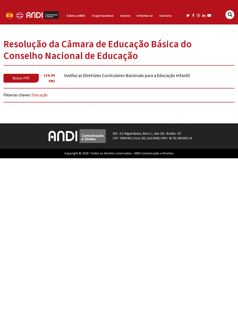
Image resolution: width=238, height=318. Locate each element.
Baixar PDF (21, 78)
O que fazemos (103, 16)
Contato (165, 16)
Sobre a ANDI (75, 16)
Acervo (125, 16)
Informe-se (145, 16)
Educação (39, 95)
